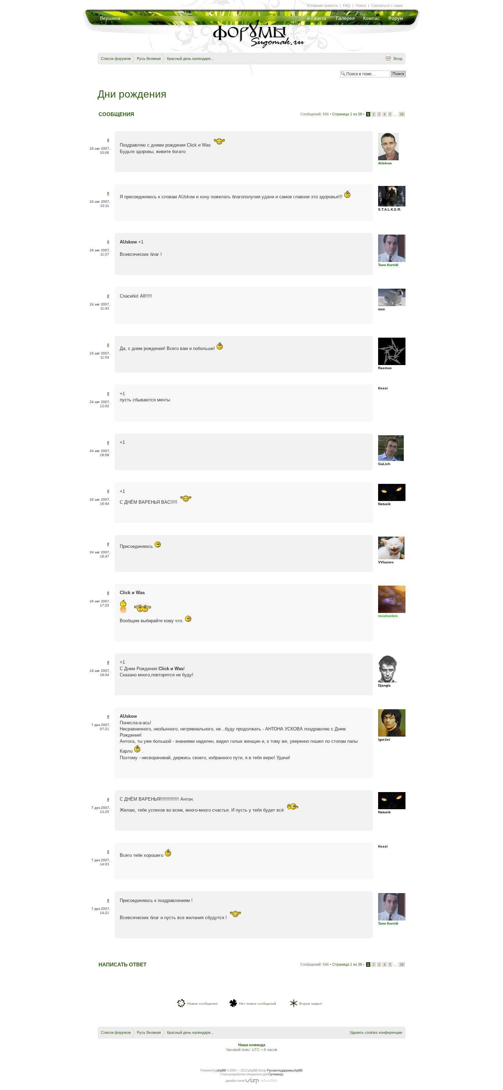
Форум (395, 18)
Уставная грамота (322, 5)
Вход (398, 59)
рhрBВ (221, 1070)
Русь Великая (149, 59)
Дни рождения (132, 94)
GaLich (384, 464)
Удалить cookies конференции (376, 1032)
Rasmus (385, 368)
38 (402, 114)
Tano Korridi (388, 265)
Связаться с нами (387, 5)
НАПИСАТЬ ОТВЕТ (122, 964)
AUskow (385, 163)
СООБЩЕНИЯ (116, 114)
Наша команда (251, 1045)
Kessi (383, 388)
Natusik (384, 504)
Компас (371, 18)
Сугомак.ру (275, 1074)
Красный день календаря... (190, 59)
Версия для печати (388, 57)
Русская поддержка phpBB (284, 1070)
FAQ (346, 5)
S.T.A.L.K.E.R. (389, 209)
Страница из (347, 114)
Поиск (361, 5)
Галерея (345, 18)
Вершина (110, 18)
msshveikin (388, 616)
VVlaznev (386, 562)
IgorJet (384, 739)
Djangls (384, 685)
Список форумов (116, 59)
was (381, 309)
